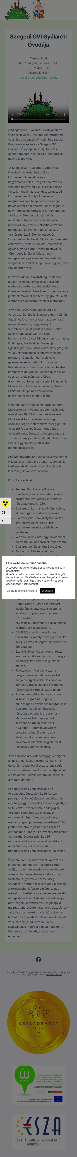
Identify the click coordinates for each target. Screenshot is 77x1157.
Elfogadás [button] (47, 590)
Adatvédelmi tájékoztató (22, 590)
